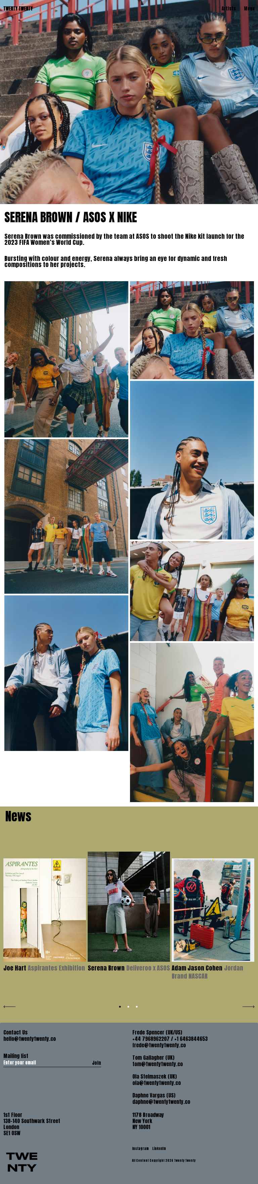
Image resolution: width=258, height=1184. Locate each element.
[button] (120, 1007)
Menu (249, 8)
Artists (229, 8)
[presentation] (9, 1006)
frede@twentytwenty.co (159, 1045)
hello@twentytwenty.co (29, 1039)
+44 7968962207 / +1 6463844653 (170, 1039)
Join (96, 1062)
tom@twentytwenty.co (157, 1064)
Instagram (140, 1148)
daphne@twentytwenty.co (161, 1102)
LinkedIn (159, 1148)
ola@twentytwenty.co (156, 1083)
